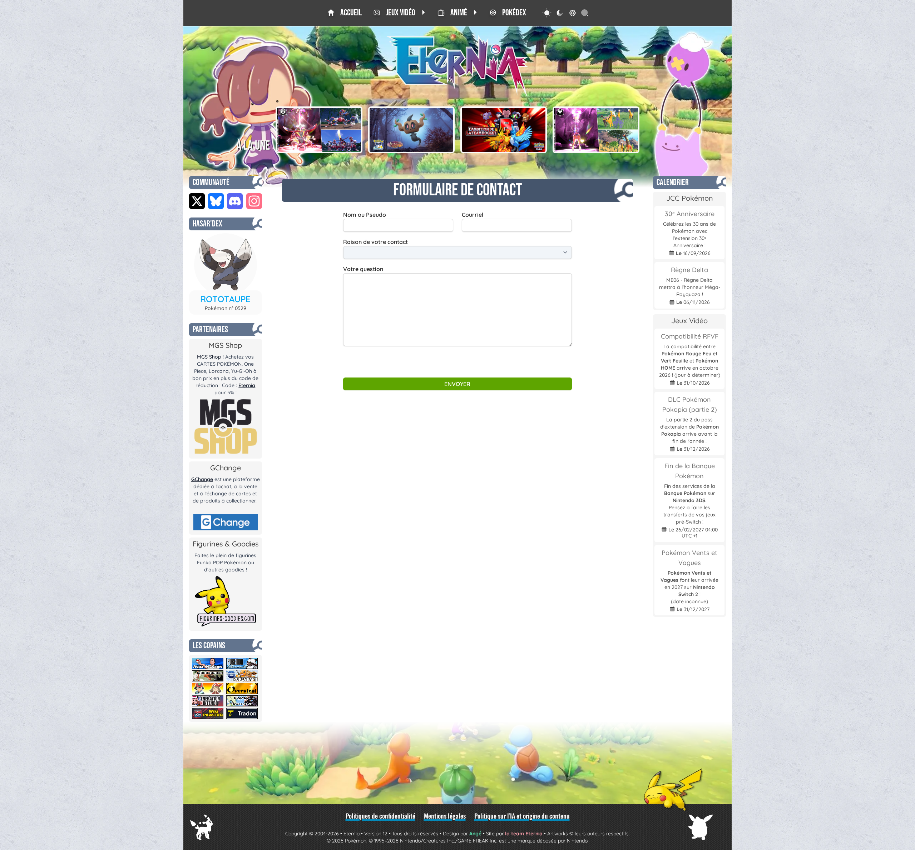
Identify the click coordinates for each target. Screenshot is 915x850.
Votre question (363, 268)
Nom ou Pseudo (364, 214)
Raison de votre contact (375, 241)
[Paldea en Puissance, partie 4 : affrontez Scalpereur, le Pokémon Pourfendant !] (319, 130)
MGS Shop (209, 357)
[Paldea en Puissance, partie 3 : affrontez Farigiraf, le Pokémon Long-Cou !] (596, 130)
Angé (475, 833)
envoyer (457, 384)
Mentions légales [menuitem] (445, 815)
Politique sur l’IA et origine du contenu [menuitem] (522, 815)
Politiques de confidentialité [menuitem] (380, 815)
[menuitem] (344, 12)
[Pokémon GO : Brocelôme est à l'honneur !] (411, 130)
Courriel (472, 214)
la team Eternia (524, 833)
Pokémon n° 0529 (225, 308)
